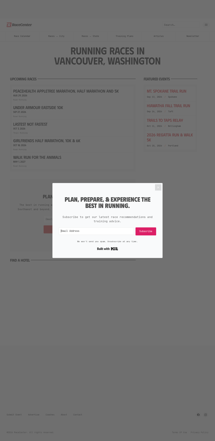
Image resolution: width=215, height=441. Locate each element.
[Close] (158, 187)
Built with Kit (107, 249)
